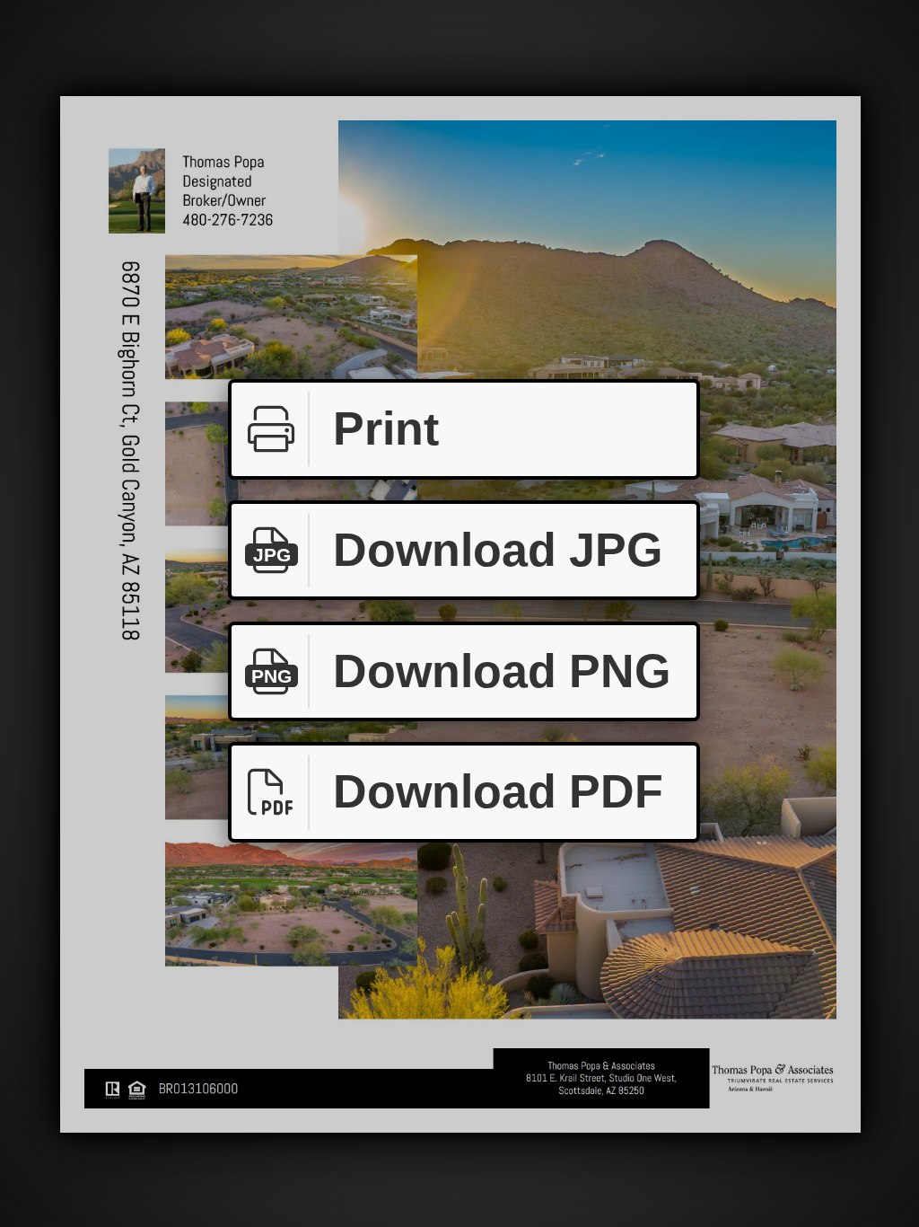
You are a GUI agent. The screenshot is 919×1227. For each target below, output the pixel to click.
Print (386, 428)
